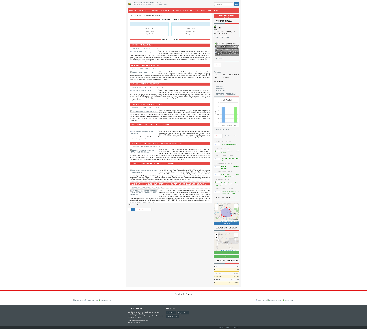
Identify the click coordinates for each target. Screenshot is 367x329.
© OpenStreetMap (229, 221)
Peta (196, 10)
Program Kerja (219, 88)
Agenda (219, 59)
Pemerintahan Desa (160, 10)
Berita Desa (219, 87)
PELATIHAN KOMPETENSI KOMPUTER (146, 104)
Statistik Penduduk (225, 94)
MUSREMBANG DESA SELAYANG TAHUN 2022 (150, 125)
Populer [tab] (227, 136)
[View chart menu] (237, 100)
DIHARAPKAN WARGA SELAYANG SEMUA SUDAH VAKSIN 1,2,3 (156, 143)
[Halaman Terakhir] (149, 209)
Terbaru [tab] (218, 136)
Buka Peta (226, 223)
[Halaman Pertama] (130, 209)
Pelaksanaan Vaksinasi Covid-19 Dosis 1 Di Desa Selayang (153, 164)
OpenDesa (221, 327)
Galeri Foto (222, 37)
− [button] (216, 208)
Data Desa (176, 10)
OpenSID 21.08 (229, 327)
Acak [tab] (235, 136)
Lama (218, 65)
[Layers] (236, 206)
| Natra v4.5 (236, 327)
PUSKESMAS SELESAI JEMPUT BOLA (146, 84)
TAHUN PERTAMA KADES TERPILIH (145, 65)
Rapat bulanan (218, 77)
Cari (236, 4)
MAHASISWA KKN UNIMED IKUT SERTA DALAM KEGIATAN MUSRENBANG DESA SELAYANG (168, 184)
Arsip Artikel (223, 130)
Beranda (132, 10)
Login (216, 10)
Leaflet (223, 221)
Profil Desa (143, 10)
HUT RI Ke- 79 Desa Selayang (142, 45)
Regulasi (187, 10)
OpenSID (237, 221)
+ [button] (216, 205)
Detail (225, 256)
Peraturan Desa (220, 90)
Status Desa (206, 10)
